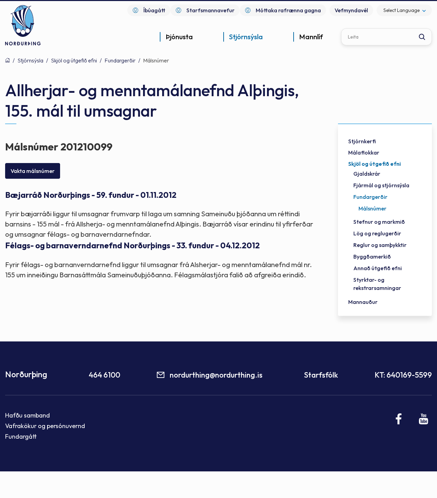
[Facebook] (399, 419)
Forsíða (7, 60)
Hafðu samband (27, 415)
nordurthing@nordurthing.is (216, 375)
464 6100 (104, 375)
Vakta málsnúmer (33, 170)
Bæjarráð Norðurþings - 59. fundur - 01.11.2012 (91, 195)
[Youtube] (423, 419)
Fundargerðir (120, 60)
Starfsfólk (321, 375)
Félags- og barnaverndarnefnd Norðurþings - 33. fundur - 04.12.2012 (132, 245)
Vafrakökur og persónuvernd (45, 426)
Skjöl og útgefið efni (74, 60)
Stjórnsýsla (30, 60)
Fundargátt (21, 436)
